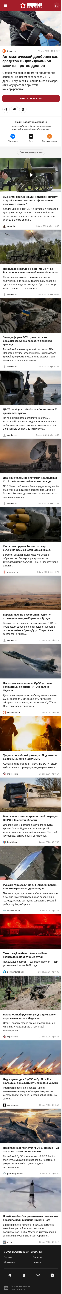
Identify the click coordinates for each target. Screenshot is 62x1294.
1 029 (56, 572)
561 (57, 1036)
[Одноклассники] (24, 1275)
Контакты (37, 1257)
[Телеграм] (10, 1275)
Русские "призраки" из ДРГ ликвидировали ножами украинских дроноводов (30, 886)
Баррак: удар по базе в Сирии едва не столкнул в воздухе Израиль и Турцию (27, 616)
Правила (37, 1262)
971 (57, 640)
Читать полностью (31, 98)
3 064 (56, 294)
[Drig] (4, 910)
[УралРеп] (4, 51)
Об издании (9, 1262)
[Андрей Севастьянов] (4, 294)
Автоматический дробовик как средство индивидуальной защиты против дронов (30, 61)
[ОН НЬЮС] (4, 572)
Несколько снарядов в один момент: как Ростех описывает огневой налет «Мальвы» (30, 270)
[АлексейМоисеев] (4, 1242)
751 (57, 910)
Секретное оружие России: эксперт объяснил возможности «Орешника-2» (27, 548)
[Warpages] (4, 1105)
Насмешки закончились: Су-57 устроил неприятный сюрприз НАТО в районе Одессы (27, 687)
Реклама (8, 1257)
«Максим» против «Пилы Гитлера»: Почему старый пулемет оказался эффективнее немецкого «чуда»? (30, 200)
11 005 (56, 226)
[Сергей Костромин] (4, 503)
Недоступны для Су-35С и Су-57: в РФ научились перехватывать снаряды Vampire (30, 1081)
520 (57, 1173)
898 (57, 712)
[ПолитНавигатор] (4, 971)
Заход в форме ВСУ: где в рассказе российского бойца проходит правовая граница (27, 341)
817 (57, 773)
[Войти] (57, 5)
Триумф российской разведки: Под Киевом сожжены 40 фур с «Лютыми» (30, 757)
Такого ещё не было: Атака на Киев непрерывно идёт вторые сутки (25, 955)
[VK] (38, 1275)
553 (57, 1105)
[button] (6, 109)
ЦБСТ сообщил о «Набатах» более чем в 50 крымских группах (30, 411)
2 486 (56, 366)
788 (57, 842)
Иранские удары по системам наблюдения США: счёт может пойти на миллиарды (30, 479)
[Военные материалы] (31, 5)
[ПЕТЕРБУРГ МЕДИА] (4, 1173)
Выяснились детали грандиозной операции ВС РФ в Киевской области (30, 818)
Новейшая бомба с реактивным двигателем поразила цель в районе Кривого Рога (30, 1218)
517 (57, 1242)
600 (57, 972)
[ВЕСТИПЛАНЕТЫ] (4, 712)
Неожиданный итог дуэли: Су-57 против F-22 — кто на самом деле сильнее (31, 1149)
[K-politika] (4, 842)
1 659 (56, 435)
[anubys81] (4, 226)
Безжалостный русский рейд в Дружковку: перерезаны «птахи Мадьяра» (29, 1016)
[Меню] (5, 5)
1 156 (56, 503)
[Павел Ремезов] (4, 366)
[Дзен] (52, 1275)
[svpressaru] (4, 773)
